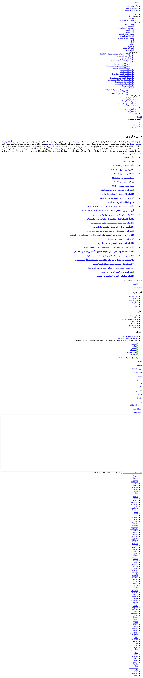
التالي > (137, 280)
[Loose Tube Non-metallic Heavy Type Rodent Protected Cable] (110, 255)
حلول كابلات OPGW (127, 72)
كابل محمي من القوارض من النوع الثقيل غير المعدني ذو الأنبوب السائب (104, 260)
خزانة (132, 44)
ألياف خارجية (51, 144)
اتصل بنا (135, 113)
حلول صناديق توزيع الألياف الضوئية (122, 78)
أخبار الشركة (129, 109)
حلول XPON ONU (123, 92)
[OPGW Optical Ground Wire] (124, 174)
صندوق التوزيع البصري (126, 38)
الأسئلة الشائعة (129, 105)
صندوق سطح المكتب (126, 34)
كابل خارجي (130, 32)
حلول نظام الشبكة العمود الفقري (122, 60)
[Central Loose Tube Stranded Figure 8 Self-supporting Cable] (110, 206)
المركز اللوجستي (128, 99)
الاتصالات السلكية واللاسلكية (79, 141)
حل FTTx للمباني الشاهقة (121, 64)
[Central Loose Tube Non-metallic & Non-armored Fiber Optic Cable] (110, 231)
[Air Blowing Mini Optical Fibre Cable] (121, 239)
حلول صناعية (133, 300)
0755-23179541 (131, 6)
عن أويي (131, 18)
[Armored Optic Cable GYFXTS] (123, 165)
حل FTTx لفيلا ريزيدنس (121, 68)
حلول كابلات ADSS (127, 70)
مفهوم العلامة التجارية (126, 20)
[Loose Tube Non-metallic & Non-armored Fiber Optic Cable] (113, 215)
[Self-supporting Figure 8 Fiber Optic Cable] (117, 190)
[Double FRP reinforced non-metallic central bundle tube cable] (112, 223)
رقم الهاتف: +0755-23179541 (128, 338)
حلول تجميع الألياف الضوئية (124, 82)
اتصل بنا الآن (138, 287)
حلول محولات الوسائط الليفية (119, 94)
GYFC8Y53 (128, 161)
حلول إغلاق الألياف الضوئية (124, 84)
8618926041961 (130, 10)
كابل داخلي (130, 30)
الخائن (132, 42)
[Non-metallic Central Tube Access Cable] (117, 272)
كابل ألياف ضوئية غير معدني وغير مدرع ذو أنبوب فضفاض (110, 219)
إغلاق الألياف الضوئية (127, 36)
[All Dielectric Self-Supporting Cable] (117, 198)
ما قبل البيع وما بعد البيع (125, 103)
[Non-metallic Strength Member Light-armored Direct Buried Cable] (113, 264)
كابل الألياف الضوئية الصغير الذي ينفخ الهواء (116, 243)
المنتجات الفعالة (128, 48)
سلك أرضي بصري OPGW (123, 178)
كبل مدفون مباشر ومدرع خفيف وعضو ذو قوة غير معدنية (111, 268)
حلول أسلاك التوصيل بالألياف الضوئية (121, 80)
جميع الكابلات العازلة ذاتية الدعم (121, 202)
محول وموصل (129, 24)
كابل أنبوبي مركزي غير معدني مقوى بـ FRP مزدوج (113, 227)
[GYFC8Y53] (129, 157)
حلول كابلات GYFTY (126, 76)
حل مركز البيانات (128, 58)
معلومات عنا (133, 296)
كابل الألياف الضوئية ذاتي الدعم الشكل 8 (117, 194)
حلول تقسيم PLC (128, 86)
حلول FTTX (129, 62)
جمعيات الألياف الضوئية (126, 28)
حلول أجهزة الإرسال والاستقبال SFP (117, 90)
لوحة (132, 40)
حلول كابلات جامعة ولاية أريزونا (123, 74)
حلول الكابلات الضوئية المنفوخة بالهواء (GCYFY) (117, 54)
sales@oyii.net (131, 8)
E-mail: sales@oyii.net (130, 336)
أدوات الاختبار (129, 50)
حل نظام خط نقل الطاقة (125, 56)
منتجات (135, 22)
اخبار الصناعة (129, 111)
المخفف (131, 26)
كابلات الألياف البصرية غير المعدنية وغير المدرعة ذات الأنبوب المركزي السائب (102, 235)
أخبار (136, 107)
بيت (136, 14)
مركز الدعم (134, 302)
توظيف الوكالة (129, 101)
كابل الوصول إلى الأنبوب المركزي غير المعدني (115, 276)
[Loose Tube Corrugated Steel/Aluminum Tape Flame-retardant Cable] (108, 247)
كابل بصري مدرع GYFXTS (122, 169)
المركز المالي (129, 97)
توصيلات (131, 46)
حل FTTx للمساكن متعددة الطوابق (118, 66)
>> (134, 280)
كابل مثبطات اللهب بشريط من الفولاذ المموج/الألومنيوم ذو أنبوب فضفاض (103, 251)
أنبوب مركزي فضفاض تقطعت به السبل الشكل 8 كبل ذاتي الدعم (107, 210)
